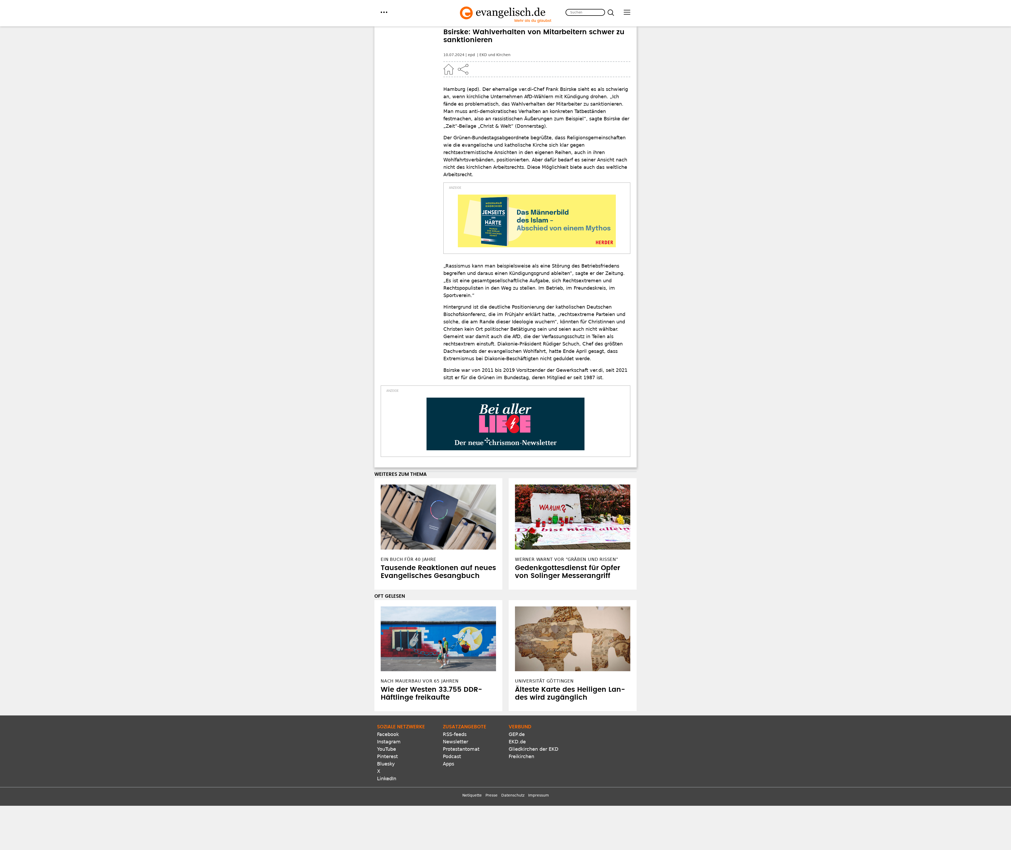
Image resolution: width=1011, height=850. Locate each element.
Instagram (389, 741)
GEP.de (517, 734)
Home (448, 69)
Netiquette (472, 795)
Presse (491, 795)
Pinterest (387, 756)
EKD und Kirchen (495, 55)
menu (384, 12)
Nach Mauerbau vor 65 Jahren (420, 681)
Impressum (538, 795)
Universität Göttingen (544, 681)
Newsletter (455, 741)
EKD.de (517, 741)
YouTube (386, 749)
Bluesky (386, 764)
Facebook (388, 734)
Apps (448, 764)
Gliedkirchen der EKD (533, 749)
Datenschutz (512, 795)
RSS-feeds (455, 734)
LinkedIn (386, 778)
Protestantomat (461, 749)
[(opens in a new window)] (537, 221)
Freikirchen (521, 756)
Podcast (452, 756)
